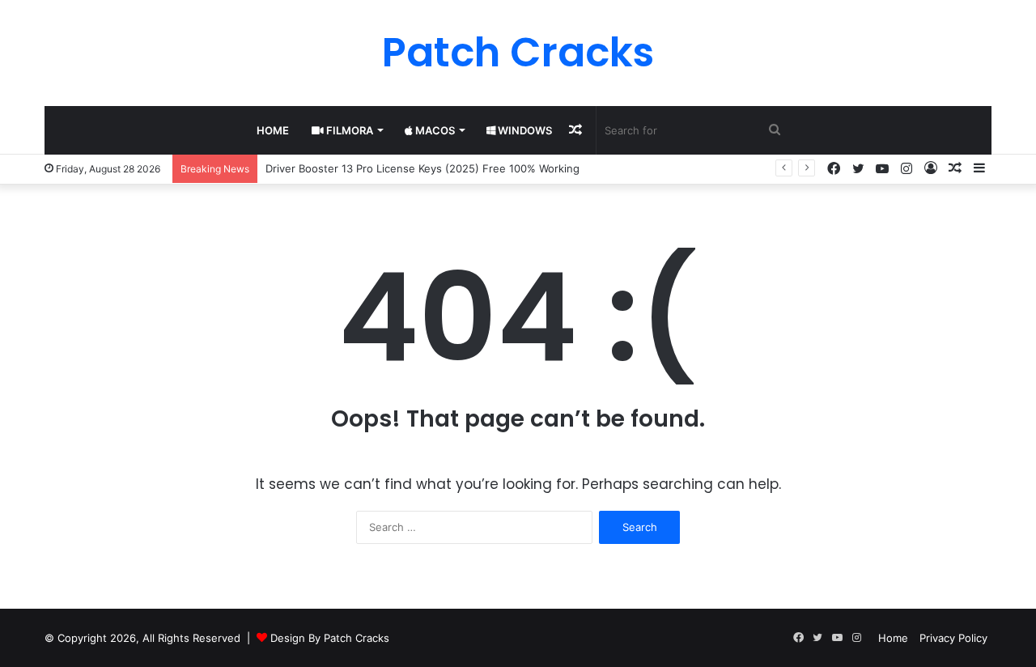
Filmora (348, 130)
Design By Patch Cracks (329, 637)
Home (273, 130)
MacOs (434, 130)
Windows (523, 130)
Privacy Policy (953, 637)
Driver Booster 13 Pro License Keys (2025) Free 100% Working (422, 168)
